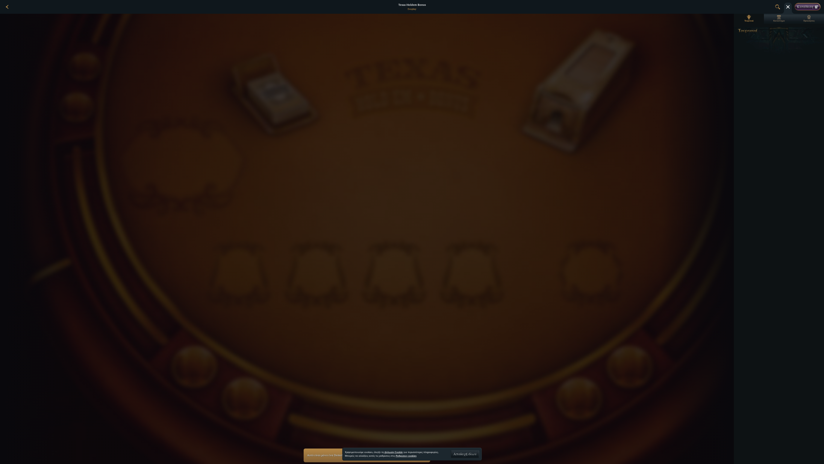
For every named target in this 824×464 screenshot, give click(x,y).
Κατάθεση (805, 7)
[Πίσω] (7, 7)
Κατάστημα (779, 20)
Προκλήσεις (809, 20)
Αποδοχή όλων (465, 454)
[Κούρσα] (788, 7)
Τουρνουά (749, 20)
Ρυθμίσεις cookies (406, 455)
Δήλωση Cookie (393, 452)
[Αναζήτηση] (778, 7)
